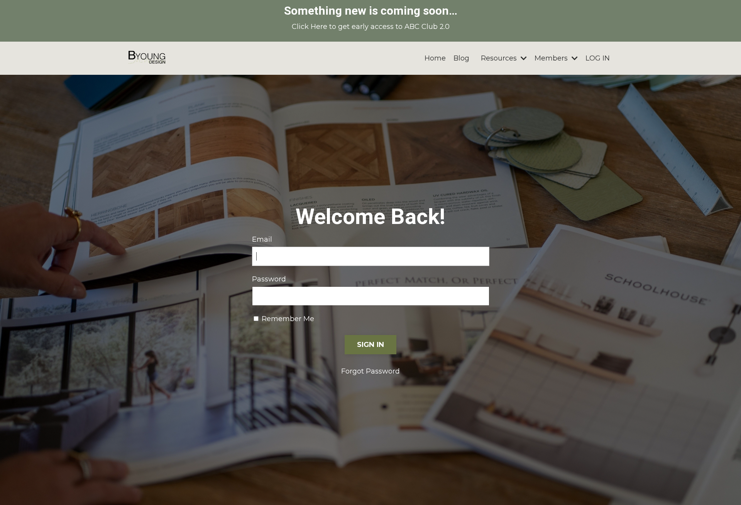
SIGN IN (370, 344)
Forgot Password (370, 371)
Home (435, 58)
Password (269, 279)
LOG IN (597, 58)
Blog (461, 58)
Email (262, 239)
